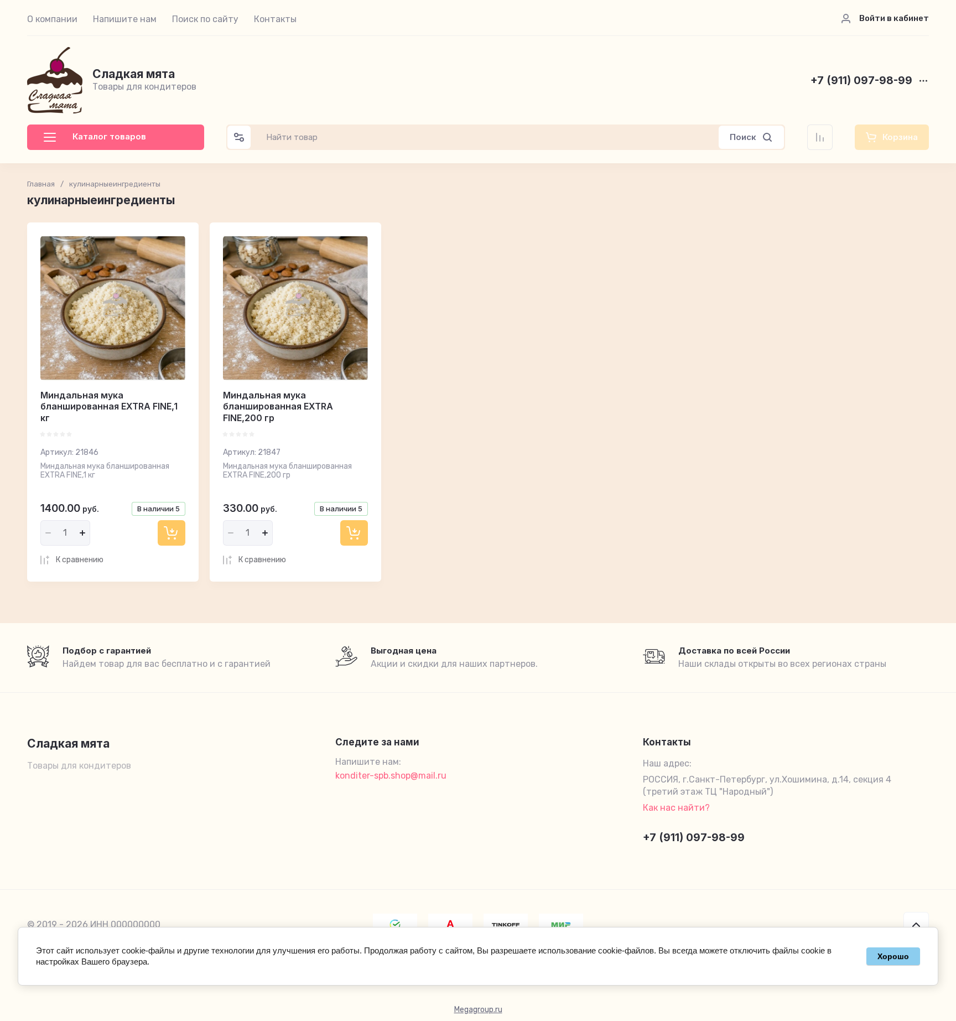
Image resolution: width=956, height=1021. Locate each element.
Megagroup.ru (478, 1009)
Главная (41, 184)
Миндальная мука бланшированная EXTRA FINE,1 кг (109, 407)
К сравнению (79, 559)
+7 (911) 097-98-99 (861, 81)
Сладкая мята (133, 74)
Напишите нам (125, 19)
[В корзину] (171, 533)
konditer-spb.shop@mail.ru (390, 775)
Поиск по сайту (205, 19)
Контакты (275, 19)
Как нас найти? (676, 807)
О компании (52, 19)
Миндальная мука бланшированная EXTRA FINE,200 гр (278, 407)
